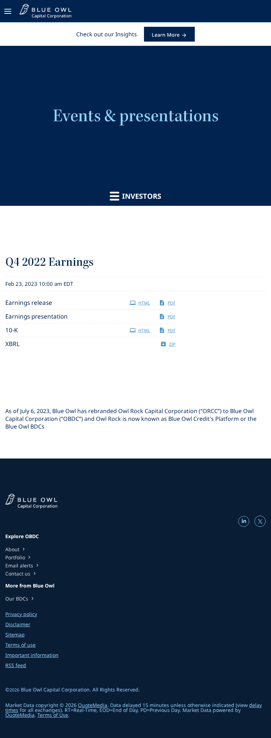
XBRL (12, 344)
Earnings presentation (36, 316)
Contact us (21, 573)
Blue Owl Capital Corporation (55, 689)
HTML (144, 303)
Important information (32, 655)
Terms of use (20, 644)
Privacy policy (21, 614)
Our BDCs (20, 598)
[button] (9, 11)
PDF (171, 303)
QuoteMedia (92, 705)
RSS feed (15, 665)
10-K (11, 330)
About (15, 549)
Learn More (166, 34)
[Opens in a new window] (244, 524)
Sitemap (15, 634)
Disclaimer (17, 624)
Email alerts (22, 565)
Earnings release (28, 303)
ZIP (172, 344)
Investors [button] (140, 196)
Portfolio (18, 557)
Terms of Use (52, 715)
